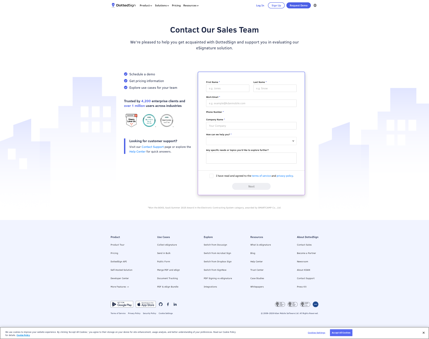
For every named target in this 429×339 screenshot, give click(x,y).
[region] (214, 333)
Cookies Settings (316, 332)
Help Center (137, 151)
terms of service (261, 176)
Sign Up (276, 5)
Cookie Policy (23, 335)
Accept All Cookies (341, 332)
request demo (299, 5)
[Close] (423, 332)
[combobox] (251, 141)
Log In (260, 5)
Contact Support (153, 147)
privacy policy (285, 176)
